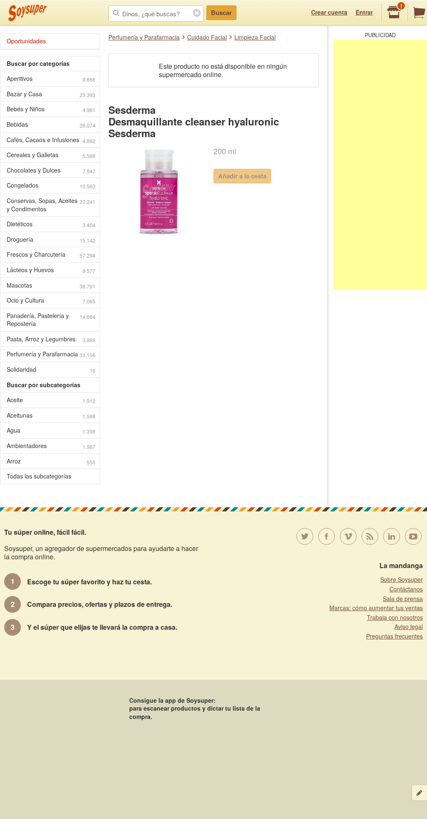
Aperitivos (51, 78)
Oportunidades (26, 41)
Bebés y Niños (51, 109)
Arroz (51, 461)
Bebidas (51, 124)
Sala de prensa (403, 598)
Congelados (51, 185)
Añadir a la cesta (242, 175)
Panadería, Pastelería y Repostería (51, 319)
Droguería (51, 239)
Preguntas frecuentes (394, 636)
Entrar (364, 12)
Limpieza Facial (255, 37)
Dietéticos (51, 224)
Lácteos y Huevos (51, 269)
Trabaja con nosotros (395, 617)
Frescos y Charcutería (51, 254)
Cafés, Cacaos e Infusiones (51, 139)
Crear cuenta (329, 12)
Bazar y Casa (51, 94)
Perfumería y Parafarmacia (144, 37)
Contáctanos (406, 589)
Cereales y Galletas (51, 154)
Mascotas (51, 285)
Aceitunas (51, 415)
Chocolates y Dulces (51, 170)
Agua (51, 430)
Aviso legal (408, 626)
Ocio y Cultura (51, 300)
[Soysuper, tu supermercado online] (27, 13)
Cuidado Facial (207, 37)
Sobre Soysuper (401, 579)
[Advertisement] (380, 165)
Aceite (51, 400)
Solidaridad (51, 369)
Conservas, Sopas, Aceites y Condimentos (51, 204)
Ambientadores (51, 445)
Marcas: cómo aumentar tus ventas (376, 608)
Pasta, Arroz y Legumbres (51, 339)
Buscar (221, 12)
